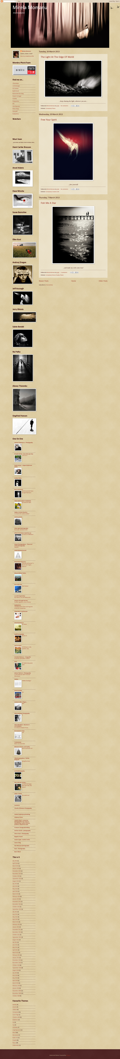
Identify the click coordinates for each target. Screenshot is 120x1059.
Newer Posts (43, 281)
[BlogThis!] (73, 106)
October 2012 (16, 906)
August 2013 (16, 881)
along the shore (26, 761)
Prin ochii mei (18, 584)
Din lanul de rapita (26, 502)
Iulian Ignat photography (21, 528)
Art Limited (15, 88)
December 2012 (17, 901)
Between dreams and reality (22, 747)
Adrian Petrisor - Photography (22, 673)
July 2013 (15, 883)
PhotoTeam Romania (20, 562)
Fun (13, 1022)
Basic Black (17, 851)
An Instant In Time (19, 731)
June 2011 (15, 945)
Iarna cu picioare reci (27, 748)
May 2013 (15, 889)
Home (73, 281)
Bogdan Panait (18, 836)
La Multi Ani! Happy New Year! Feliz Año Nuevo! (27, 785)
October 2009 (16, 996)
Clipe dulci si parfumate (20, 611)
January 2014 (16, 868)
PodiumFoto (16, 114)
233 (23, 732)
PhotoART (15, 111)
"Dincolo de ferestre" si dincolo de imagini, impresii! (28, 565)
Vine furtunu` (25, 586)
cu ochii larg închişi (19, 596)
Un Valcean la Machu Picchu (21, 727)
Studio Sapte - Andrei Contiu (22, 839)
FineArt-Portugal (17, 96)
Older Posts (103, 281)
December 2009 (17, 990)
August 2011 (16, 940)
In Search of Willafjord (27, 534)
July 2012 (15, 912)
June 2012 (15, 914)
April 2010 (15, 980)
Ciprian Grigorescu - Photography (23, 442)
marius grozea (18, 517)
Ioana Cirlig (17, 842)
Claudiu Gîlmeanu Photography (23, 808)
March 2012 (16, 922)
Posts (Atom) (49, 285)
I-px (13, 1025)
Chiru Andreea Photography (22, 713)
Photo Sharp (16, 109)
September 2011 (17, 937)
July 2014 (15, 861)
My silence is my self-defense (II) (22, 597)
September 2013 (17, 878)
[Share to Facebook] (77, 106)
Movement (15, 1035)
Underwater (16, 1045)
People (58, 275)
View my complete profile (27, 56)
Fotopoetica (16, 101)
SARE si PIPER (18, 794)
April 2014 (15, 863)
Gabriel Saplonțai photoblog (22, 814)
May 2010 (15, 978)
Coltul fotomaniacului (20, 550)
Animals (15, 1004)
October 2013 (16, 876)
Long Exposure (16, 1030)
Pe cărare (24, 624)
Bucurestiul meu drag (18, 93)
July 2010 (15, 973)
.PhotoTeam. (16, 83)
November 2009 (17, 993)
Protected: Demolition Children (22, 658)
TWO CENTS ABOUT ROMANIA (22, 501)
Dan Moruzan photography (21, 845)
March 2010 (16, 983)
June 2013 (15, 886)
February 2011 (16, 955)
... (14, 811)
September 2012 (17, 909)
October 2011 (16, 934)
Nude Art (15, 1037)
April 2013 (15, 891)
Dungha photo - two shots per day (23, 454)
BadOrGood (16, 91)
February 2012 (16, 924)
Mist (23, 703)
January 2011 (16, 957)
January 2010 (16, 988)
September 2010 (17, 968)
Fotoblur (15, 98)
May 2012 (15, 917)
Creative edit (55, 191)
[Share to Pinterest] (78, 106)
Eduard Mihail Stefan (20, 573)
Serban (16, 679)
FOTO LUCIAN (18, 690)
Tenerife (16, 547)
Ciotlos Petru (17, 478)
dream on (24, 635)
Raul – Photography (19, 848)
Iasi (23, 692)
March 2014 (16, 866)
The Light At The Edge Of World (57, 57)
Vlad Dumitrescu (19, 623)
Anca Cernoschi (18, 489)
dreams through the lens (21, 600)
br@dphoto (17, 605)
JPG (13, 103)
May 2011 (15, 947)
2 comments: (64, 272)
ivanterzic (17, 805)
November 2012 (17, 904)
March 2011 (16, 952)
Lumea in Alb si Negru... (20, 702)
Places (53, 108)
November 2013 (17, 873)
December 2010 (17, 960)
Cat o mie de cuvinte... (20, 782)
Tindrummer (17, 742)
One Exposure (16, 106)
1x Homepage (16, 86)
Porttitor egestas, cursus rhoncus (22, 602)
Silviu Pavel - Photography (21, 833)
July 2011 (15, 942)
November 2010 (17, 962)
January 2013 (16, 899)
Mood (53, 275)
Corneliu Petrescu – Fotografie (22, 657)
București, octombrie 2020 (20, 529)
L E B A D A (24, 455)
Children (15, 1009)
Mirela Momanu (30, 7)
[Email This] (72, 106)
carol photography (19, 771)
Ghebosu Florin (18, 817)
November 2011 (17, 932)
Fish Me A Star (48, 203)
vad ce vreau (17, 645)
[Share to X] (75, 106)
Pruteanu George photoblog (22, 827)
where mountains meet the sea (22, 533)
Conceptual (49, 108)
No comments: (65, 106)
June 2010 (15, 975)
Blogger (68, 1055)
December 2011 (17, 929)
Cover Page (16, 1014)
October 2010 (16, 965)
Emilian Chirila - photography (22, 830)
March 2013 (16, 894)
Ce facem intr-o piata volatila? (21, 513)
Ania (15, 661)
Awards (15, 1007)
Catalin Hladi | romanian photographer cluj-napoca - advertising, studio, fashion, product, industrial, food (22, 822)
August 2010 (16, 970)
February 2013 (16, 896)
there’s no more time (19, 743)
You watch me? (26, 795)
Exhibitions (15, 1020)
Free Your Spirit (49, 119)
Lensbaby (15, 1027)
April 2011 (15, 950)
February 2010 (16, 985)
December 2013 (17, 871)
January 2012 (16, 927)
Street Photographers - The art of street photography (23, 545)
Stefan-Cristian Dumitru (20, 512)
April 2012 (15, 919)
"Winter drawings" (26, 680)
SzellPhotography (19, 634)
